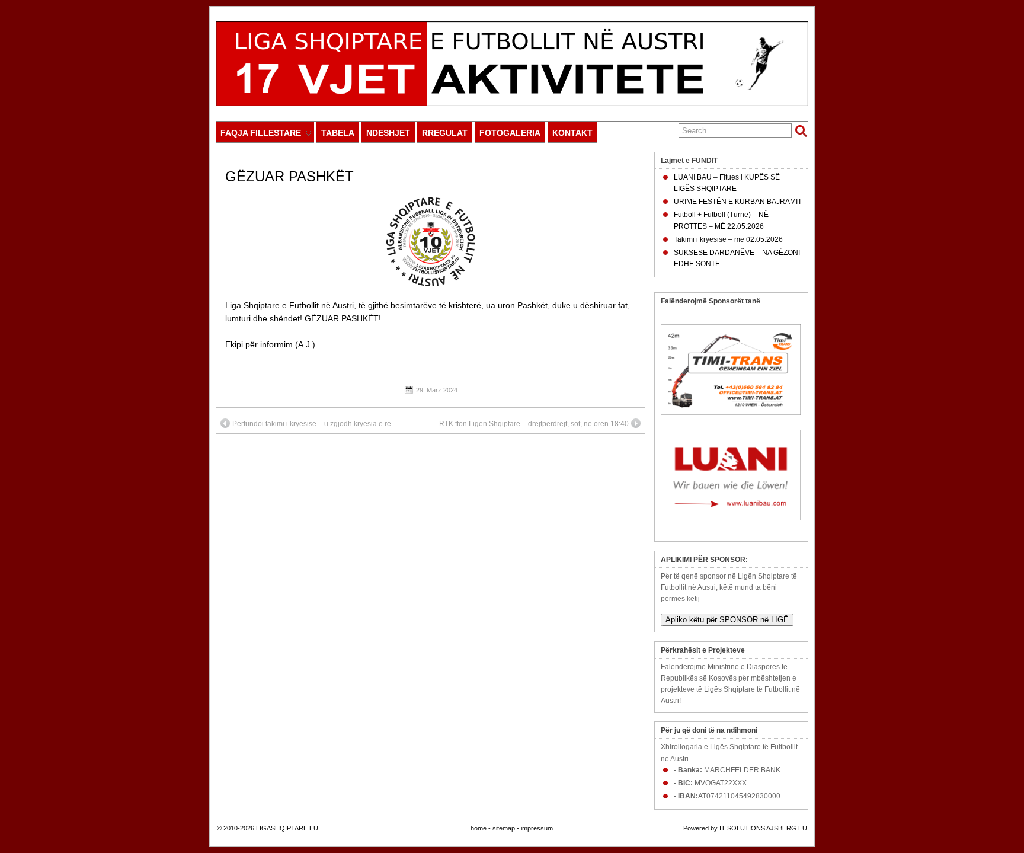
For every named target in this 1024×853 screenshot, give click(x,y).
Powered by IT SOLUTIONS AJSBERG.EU (745, 828)
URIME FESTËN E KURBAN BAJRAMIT (738, 201)
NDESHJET (388, 133)
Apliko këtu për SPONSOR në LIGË (727, 619)
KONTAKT (572, 133)
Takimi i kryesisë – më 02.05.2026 (728, 239)
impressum (537, 828)
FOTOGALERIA (509, 133)
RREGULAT (445, 133)
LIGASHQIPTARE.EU (287, 828)
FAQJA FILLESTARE (260, 133)
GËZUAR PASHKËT (289, 176)
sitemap (503, 828)
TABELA (337, 133)
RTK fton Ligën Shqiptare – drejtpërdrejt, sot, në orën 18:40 (534, 424)
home (479, 828)
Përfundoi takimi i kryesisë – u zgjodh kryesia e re (311, 424)
